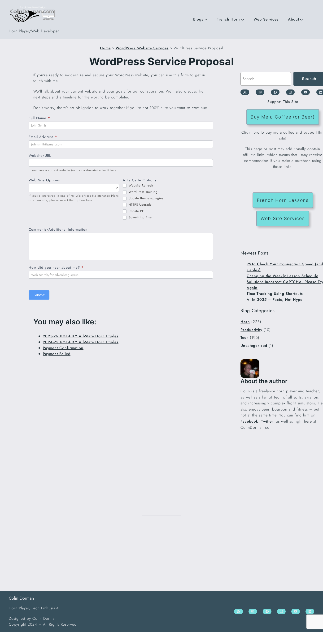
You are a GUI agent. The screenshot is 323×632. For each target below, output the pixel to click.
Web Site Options (44, 180)
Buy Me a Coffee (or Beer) (283, 117)
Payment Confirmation (63, 348)
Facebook (249, 421)
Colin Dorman (21, 598)
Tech (244, 337)
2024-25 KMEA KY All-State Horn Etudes (80, 342)
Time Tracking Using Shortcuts (275, 293)
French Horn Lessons (283, 200)
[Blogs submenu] (206, 19)
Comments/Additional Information (58, 229)
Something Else (139, 218)
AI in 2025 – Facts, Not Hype (274, 299)
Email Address (43, 137)
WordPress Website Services (142, 48)
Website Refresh (140, 186)
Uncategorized (253, 345)
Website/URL (40, 155)
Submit (39, 295)
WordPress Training (142, 192)
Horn (245, 321)
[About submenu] (301, 19)
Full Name (39, 118)
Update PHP (136, 211)
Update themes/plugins (145, 198)
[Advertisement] (161, 553)
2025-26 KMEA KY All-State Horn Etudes (80, 336)
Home (105, 48)
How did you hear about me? (56, 267)
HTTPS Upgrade (139, 205)
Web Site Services (283, 218)
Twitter (267, 421)
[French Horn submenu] (242, 19)
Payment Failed (56, 353)
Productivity (251, 329)
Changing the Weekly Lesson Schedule (282, 276)
